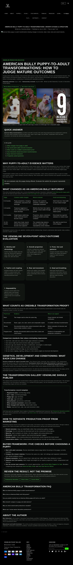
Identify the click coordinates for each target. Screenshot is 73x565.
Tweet (32, 535)
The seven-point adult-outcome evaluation (19, 147)
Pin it (42, 535)
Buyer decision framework (15, 154)
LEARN (28, 554)
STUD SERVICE (30, 550)
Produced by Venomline (11, 479)
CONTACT (29, 560)
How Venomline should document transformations (22, 152)
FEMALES (29, 551)
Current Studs (35, 479)
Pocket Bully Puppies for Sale (53, 464)
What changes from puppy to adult (17, 145)
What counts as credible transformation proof (20, 149)
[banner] (7, 5)
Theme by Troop (8, 547)
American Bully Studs (29, 466)
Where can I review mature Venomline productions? (17, 509)
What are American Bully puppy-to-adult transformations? (19, 490)
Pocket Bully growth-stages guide (61, 192)
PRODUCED (30, 553)
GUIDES (29, 555)
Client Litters (33, 412)
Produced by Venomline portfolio (61, 411)
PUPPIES (29, 547)
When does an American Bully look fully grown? (16, 494)
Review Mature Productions (11, 86)
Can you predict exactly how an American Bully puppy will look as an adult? (24, 498)
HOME (28, 544)
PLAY (28, 557)
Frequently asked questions (15, 156)
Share (37, 535)
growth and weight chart (33, 193)
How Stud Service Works (45, 466)
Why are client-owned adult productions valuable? (17, 505)
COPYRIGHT (30, 558)
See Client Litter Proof (28, 86)
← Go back (4, 531)
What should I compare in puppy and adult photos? (17, 501)
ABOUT (28, 546)
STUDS (28, 549)
